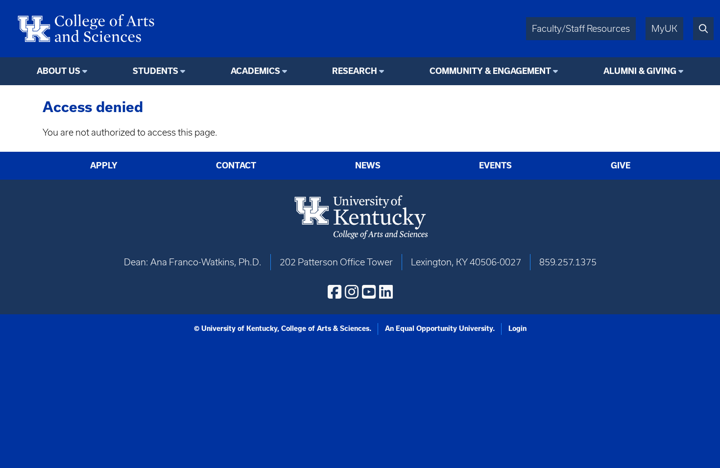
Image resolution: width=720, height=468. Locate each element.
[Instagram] (352, 292)
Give (620, 165)
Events (495, 165)
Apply (104, 165)
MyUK (664, 28)
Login (517, 328)
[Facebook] (334, 292)
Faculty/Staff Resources (581, 28)
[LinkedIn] (386, 292)
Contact (236, 165)
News (368, 165)
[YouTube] (369, 292)
